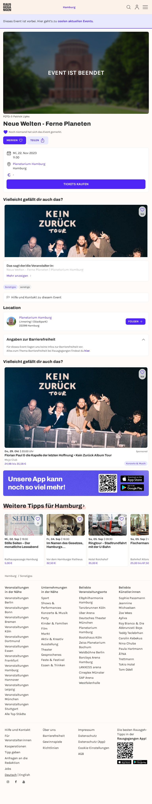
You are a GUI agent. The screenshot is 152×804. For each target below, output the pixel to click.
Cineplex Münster (91, 672)
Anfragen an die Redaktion (16, 760)
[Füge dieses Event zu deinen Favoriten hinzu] (79, 519)
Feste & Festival (52, 660)
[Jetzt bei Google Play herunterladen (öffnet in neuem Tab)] (132, 487)
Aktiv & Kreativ (52, 639)
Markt (45, 634)
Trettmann (126, 659)
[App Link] (125, 750)
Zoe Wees (125, 613)
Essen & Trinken (53, 665)
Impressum (86, 730)
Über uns (49, 730)
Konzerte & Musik (54, 613)
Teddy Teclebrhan (131, 633)
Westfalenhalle (89, 683)
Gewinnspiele (52, 742)
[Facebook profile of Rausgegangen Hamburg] (16, 782)
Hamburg (10, 576)
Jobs (8, 768)
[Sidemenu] (145, 7)
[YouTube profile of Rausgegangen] (24, 782)
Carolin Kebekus (130, 638)
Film (44, 628)
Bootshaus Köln (90, 637)
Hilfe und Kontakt (17, 730)
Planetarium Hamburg (29, 164)
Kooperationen (15, 746)
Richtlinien (51, 748)
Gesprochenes (51, 655)
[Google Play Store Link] (140, 762)
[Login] (137, 7)
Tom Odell (126, 669)
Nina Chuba (127, 643)
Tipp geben (12, 752)
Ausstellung (49, 644)
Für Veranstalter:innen (18, 738)
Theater (46, 649)
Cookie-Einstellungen (93, 748)
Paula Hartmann (131, 649)
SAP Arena (86, 678)
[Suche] (128, 7)
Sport (45, 598)
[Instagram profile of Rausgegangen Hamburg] (8, 782)
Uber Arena (87, 613)
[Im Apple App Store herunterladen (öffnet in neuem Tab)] (132, 478)
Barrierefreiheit (54, 736)
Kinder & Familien (54, 623)
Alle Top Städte (15, 714)
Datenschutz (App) (91, 742)
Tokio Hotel (127, 664)
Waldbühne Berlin (91, 652)
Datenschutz (87, 736)
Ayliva (123, 618)
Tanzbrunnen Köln (92, 608)
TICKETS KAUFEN (76, 184)
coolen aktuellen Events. (75, 21)
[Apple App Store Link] (124, 762)
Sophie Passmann (132, 598)
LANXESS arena (90, 667)
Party (44, 618)
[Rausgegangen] (7, 7)
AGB (81, 754)
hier (87, 350)
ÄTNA (122, 654)
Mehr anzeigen (17, 276)
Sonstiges (10, 287)
